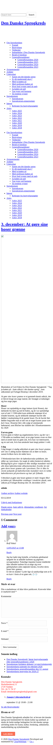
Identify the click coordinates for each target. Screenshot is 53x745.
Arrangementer (13, 69)
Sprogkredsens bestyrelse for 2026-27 (23, 671)
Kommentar (6, 596)
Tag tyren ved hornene (21, 91)
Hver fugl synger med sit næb (24, 86)
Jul (45, 507)
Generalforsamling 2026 (27, 60)
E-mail (4, 631)
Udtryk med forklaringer (11, 502)
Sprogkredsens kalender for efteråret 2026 (24, 666)
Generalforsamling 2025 (27, 62)
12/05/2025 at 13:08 (15, 548)
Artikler (10, 72)
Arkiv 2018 (17, 128)
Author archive (7, 493)
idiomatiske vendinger (33, 507)
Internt (9, 103)
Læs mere (8, 734)
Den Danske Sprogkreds (23, 23)
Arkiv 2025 (17, 111)
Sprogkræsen (12, 96)
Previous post (7, 514)
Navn (4, 623)
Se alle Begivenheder (10, 707)
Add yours (8, 526)
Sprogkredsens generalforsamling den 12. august (27, 669)
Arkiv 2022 (17, 118)
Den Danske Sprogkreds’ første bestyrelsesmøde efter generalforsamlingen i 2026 (27, 660)
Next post (17, 514)
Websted (4, 639)
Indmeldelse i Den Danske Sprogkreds (28, 52)
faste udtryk (18, 507)
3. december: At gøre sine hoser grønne (24, 227)
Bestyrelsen (17, 47)
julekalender (6, 509)
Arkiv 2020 (17, 123)
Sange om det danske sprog (23, 77)
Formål (15, 45)
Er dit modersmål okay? (22, 79)
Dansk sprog (6, 507)
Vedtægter (16, 50)
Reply (9, 552)
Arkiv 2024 (17, 113)
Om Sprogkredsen (14, 43)
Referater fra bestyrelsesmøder (25, 106)
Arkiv (9, 108)
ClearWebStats (20, 741)
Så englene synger (20, 94)
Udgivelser (11, 74)
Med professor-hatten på (22, 84)
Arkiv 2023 (17, 116)
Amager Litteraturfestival (18, 697)
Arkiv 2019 (17, 125)
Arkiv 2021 (17, 120)
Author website (21, 493)
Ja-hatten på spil (19, 89)
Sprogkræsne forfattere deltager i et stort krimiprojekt (29, 664)
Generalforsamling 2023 (27, 67)
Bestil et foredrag (19, 55)
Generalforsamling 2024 (27, 64)
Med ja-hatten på (19, 81)
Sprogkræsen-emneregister (23, 101)
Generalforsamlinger (20, 57)
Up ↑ (32, 741)
